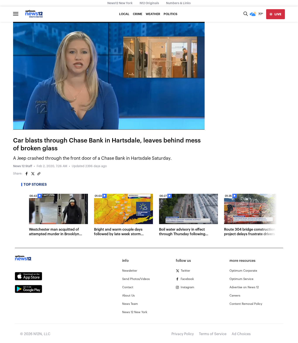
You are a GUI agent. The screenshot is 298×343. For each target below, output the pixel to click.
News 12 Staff (22, 166)
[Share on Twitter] (32, 173)
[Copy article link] (39, 173)
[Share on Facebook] (26, 173)
